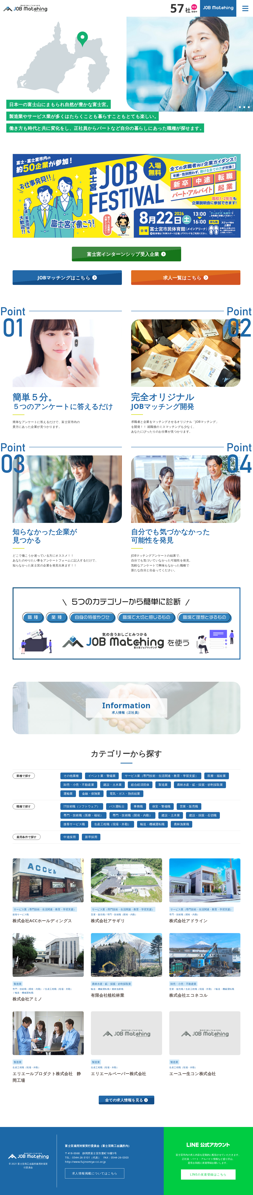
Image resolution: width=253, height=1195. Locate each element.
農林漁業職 (181, 824)
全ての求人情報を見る (124, 1100)
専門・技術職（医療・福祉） (83, 815)
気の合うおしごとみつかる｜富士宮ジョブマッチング (25, 8)
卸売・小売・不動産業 (79, 785)
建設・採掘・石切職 (203, 815)
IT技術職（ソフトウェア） (82, 806)
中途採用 (70, 837)
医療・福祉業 (216, 776)
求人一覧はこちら (182, 277)
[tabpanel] (189, 64)
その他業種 (71, 776)
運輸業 (68, 793)
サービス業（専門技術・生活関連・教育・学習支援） (161, 776)
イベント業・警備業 (102, 776)
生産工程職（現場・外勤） (112, 824)
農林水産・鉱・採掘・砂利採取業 (200, 785)
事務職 (138, 806)
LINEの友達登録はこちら (208, 1174)
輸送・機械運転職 (152, 824)
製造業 (163, 785)
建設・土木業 (112, 785)
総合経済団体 (140, 785)
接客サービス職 (74, 824)
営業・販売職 (189, 806)
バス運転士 (117, 806)
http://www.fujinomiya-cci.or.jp (85, 1161)
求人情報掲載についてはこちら (94, 1173)
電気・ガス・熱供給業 (125, 793)
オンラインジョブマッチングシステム (218, 8)
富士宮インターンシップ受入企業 (123, 254)
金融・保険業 (91, 793)
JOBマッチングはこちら (64, 277)
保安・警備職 (161, 806)
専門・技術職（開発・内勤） (132, 815)
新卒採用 (91, 837)
